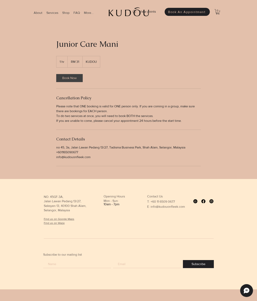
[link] (69, 78)
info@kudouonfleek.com (168, 206)
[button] (218, 11)
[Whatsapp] (195, 201)
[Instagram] (211, 201)
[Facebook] (203, 201)
